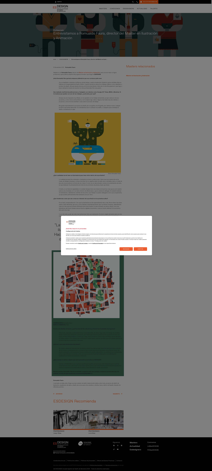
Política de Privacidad (97, 243)
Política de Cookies (83, 243)
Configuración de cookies (71, 248)
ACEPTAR (140, 249)
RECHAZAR (126, 249)
